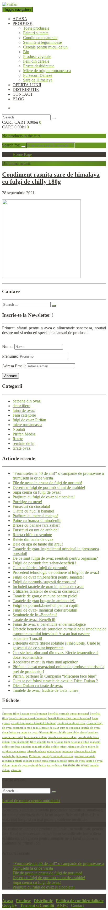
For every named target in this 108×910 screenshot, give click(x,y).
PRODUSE (22, 23)
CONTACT (23, 94)
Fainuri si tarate (35, 33)
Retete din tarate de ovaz (33, 539)
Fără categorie (24, 415)
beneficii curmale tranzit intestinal (68, 713)
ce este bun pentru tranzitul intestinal (33, 723)
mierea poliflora (77, 746)
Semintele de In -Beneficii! (35, 615)
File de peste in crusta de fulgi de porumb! (47, 483)
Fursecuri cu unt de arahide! (36, 530)
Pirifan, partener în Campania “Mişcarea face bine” (55, 676)
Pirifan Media (24, 434)
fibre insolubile (20, 741)
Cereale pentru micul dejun (45, 47)
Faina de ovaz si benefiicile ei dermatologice (49, 624)
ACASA (20, 19)
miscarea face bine (85, 751)
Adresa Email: (14, 366)
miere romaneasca (27, 424)
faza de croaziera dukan (62, 737)
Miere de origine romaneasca (47, 70)
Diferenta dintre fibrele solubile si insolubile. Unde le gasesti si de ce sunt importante (56, 645)
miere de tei (54, 751)
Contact (77, 905)
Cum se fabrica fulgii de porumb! (40, 567)
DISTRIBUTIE (26, 89)
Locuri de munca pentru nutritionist (31, 800)
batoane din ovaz (27, 401)
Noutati (19, 429)
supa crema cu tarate (54, 760)
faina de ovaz (24, 410)
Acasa (7, 900)
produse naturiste (84, 756)
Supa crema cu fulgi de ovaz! (37, 492)
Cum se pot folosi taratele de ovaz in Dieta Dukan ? (55, 681)
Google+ (9, 905)
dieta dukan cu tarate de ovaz (19, 732)
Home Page (22, 154)
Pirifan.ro (35, 756)
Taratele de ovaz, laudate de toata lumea (45, 690)
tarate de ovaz (76, 760)
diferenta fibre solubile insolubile (59, 732)
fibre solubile (38, 741)
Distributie (43, 900)
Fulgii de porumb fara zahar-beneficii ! (44, 563)
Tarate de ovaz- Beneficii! (34, 619)
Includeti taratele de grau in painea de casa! (48, 586)
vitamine (16, 770)
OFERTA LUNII (27, 85)
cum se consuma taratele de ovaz (80, 727)
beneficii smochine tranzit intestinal (69, 718)
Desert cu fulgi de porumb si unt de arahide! (49, 487)
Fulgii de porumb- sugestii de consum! (44, 582)
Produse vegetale (37, 56)
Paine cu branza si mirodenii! (37, 520)
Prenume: (10, 356)
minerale (67, 751)
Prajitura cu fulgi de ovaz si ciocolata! (44, 497)
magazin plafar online (45, 746)
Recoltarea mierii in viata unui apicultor (45, 662)
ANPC (62, 905)
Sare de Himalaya (37, 80)
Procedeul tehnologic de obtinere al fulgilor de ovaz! (56, 572)
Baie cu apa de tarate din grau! (38, 544)
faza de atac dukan (35, 737)
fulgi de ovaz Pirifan (29, 420)
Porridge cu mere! (27, 501)
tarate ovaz (21, 448)
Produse (23, 900)
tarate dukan (54, 765)
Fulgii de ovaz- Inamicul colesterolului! (45, 610)
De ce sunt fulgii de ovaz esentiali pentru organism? (55, 558)
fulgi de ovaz (55, 741)
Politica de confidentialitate (80, 900)
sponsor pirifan (32, 760)
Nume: (7, 346)
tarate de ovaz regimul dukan (28, 765)
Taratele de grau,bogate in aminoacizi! (44, 600)
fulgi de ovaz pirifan (76, 741)
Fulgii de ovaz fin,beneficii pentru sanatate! (48, 577)
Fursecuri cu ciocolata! (31, 506)
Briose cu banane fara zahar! (36, 525)
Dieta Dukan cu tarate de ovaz (38, 685)
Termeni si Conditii (37, 905)
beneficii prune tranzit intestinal (28, 718)
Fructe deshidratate (38, 66)
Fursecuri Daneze (37, 75)
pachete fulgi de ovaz (15, 756)
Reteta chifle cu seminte (32, 534)
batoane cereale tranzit (33, 713)
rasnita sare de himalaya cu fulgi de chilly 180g (51, 178)
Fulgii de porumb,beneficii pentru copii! (45, 605)
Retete (18, 439)
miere (63, 746)
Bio (26, 52)
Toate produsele (36, 28)
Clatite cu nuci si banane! (33, 511)
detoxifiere (21, 406)
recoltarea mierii (12, 760)
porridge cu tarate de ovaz (57, 756)
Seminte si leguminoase (42, 42)
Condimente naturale (40, 37)
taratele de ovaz (76, 765)
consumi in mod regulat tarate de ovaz (36, 727)
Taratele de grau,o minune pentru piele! (45, 596)
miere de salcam (36, 751)
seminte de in (23, 443)
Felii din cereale (36, 61)
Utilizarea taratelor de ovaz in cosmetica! (46, 591)
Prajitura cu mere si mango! (35, 516)
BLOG (18, 99)
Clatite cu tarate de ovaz (71, 723)
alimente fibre (10, 713)
